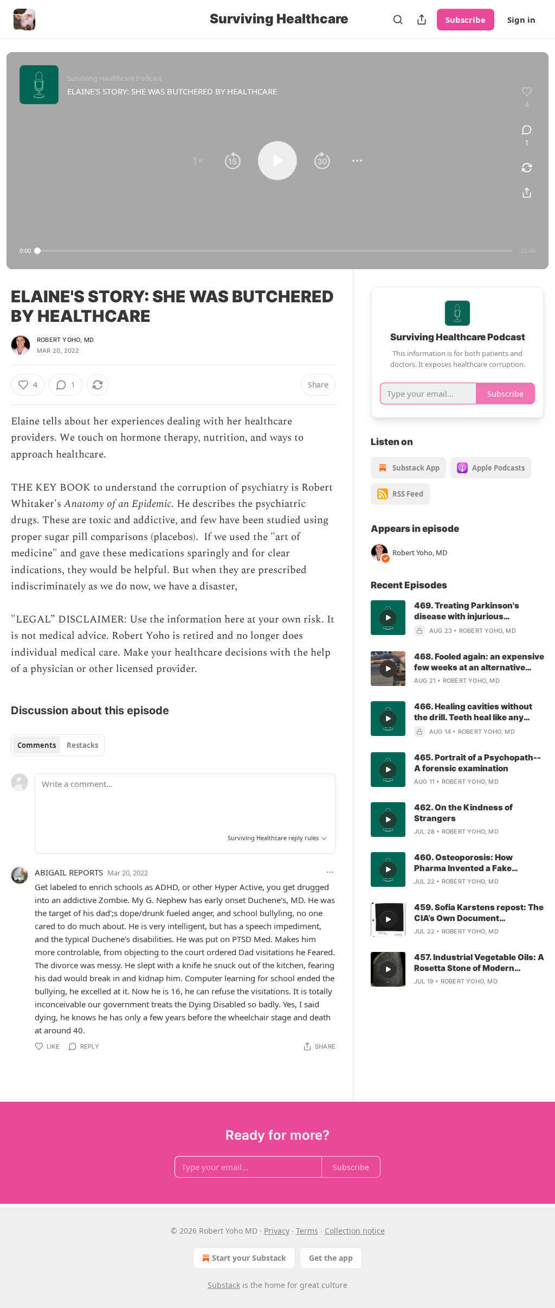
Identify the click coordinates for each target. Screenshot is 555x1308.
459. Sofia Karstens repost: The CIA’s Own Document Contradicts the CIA (479, 913)
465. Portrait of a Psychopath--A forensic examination (477, 762)
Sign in (521, 19)
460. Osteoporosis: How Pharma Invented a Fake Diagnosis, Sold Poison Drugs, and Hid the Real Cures (474, 863)
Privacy (276, 1231)
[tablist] (58, 745)
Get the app (331, 1258)
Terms (307, 1231)
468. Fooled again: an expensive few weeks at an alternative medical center (479, 662)
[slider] (274, 250)
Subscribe (466, 19)
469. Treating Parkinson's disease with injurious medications (466, 611)
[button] (198, 160)
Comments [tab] (36, 745)
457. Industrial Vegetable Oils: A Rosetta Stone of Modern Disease (479, 963)
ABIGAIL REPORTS (69, 872)
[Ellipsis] (330, 872)
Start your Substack (249, 1258)
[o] (388, 617)
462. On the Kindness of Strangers (463, 812)
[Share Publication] (422, 19)
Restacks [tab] (82, 745)
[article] (457, 618)
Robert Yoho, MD (65, 340)
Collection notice (355, 1231)
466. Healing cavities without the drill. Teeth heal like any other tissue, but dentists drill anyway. (474, 712)
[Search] (398, 19)
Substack (224, 1285)
